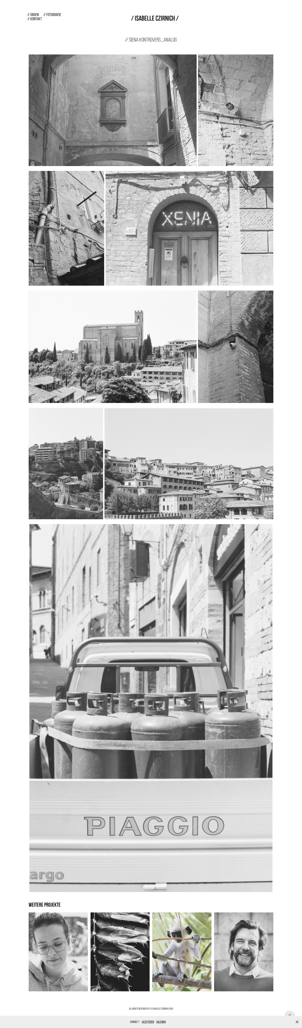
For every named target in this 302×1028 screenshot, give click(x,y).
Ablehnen (161, 1021)
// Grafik (33, 14)
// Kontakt (34, 19)
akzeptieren (148, 1021)
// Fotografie (52, 14)
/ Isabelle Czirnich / (155, 18)
